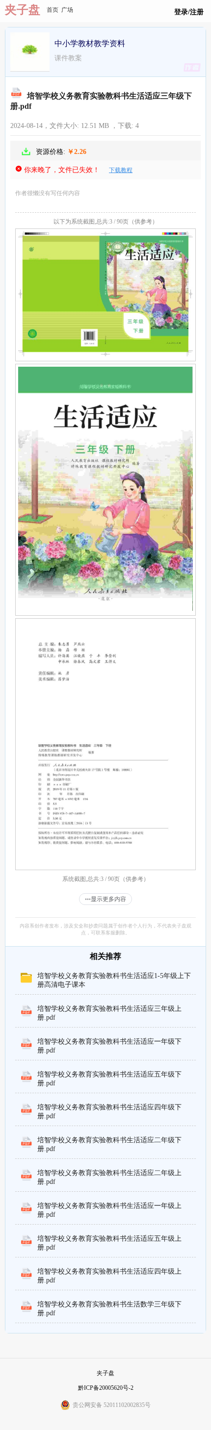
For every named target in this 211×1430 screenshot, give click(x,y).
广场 (67, 9)
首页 (52, 9)
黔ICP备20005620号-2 (105, 1387)
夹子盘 (22, 9)
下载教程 (120, 170)
